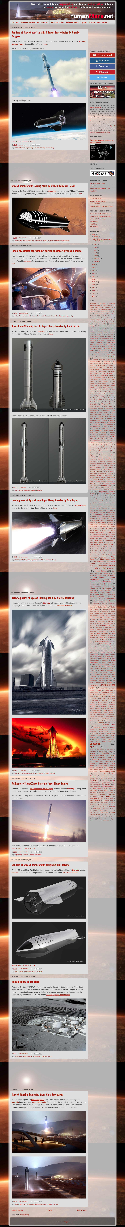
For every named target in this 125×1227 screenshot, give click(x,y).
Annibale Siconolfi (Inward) (97, 336)
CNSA (100, 400)
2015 (93, 293)
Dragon (103, 432)
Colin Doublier (95, 402)
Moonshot (92, 637)
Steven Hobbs (109, 761)
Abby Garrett (107, 305)
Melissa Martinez (64, 606)
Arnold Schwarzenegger (106, 338)
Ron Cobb (92, 714)
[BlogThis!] (35, 145)
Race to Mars (93, 694)
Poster (99, 690)
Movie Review (101, 637)
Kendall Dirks (111, 518)
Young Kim (104, 817)
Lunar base (18, 1056)
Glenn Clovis (109, 467)
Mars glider (93, 584)
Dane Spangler (103, 412)
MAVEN (94, 619)
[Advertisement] (48, 165)
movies (109, 118)
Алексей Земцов (96, 821)
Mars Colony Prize (105, 573)
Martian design (102, 607)
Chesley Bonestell (108, 387)
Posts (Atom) (24, 1215)
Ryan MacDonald (110, 716)
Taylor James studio (96, 769)
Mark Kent (112, 551)
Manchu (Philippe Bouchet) (97, 546)
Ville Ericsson (104, 802)
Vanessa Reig (109, 800)
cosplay (101, 408)
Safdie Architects (106, 718)
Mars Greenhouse (106, 584)
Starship (92, 22)
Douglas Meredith (108, 430)
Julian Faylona (106, 516)
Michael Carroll (99, 623)
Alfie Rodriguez (106, 322)
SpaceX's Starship (95, 198)
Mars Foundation (94, 582)
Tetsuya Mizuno (94, 778)
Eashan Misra (103, 434)
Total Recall (112, 794)
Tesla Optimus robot (107, 776)
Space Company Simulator (108, 737)
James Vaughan (100, 500)
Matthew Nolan (103, 615)
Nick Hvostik (112, 648)
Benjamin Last (101, 357)
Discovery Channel (100, 422)
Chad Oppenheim (104, 385)
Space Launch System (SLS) (100, 741)
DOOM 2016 (104, 428)
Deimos (105, 420)
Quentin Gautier (94, 692)
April (95, 253)
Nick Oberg (106, 650)
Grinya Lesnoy (102, 473)
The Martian (106, 784)
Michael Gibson (109, 623)
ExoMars (100, 449)
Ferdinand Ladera (104, 451)
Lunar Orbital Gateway (96, 542)
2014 (93, 296)
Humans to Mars (100, 481)
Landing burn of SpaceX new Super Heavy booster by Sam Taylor (45, 500)
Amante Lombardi (103, 326)
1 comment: (23, 145)
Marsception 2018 (107, 605)
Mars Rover (110, 599)
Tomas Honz (93, 794)
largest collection (95, 107)
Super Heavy (50, 148)
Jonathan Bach (111, 512)
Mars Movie (94, 592)
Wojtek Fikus (109, 815)
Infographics (106, 485)
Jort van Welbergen (97, 514)
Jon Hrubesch (94, 512)
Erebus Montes (111, 438)
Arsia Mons (93, 340)
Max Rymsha (104, 619)
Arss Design (101, 340)
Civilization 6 (112, 396)
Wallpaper (38, 854)
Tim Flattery (102, 792)
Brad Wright (110, 367)
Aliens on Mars (102, 324)
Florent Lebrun (105, 455)
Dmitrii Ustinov (111, 422)
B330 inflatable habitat (102, 352)
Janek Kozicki (111, 500)
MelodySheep (101, 621)
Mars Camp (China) (105, 563)
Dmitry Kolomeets (108, 424)
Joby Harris (93, 508)
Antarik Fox (110, 336)
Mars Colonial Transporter (106, 565)
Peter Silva (101, 680)
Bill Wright (102, 359)
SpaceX (84, 22)
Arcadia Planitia (94, 338)
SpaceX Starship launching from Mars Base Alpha (37, 1094)
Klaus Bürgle (93, 524)
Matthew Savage (99, 617)
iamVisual (92, 483)
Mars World (112, 603)
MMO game (93, 631)
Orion (93, 664)
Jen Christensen (105, 504)
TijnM (111, 790)
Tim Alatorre (93, 792)
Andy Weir (100, 334)
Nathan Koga (93, 644)
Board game (107, 363)
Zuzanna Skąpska (110, 819)
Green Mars (109, 471)
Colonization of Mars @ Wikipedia (100, 214)
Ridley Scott (95, 706)
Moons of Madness (107, 635)
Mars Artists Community (97, 219)
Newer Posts (17, 1210)
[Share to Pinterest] (39, 145)
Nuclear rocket (94, 654)
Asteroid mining (96, 348)
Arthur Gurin (109, 344)
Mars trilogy (96, 603)
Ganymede (93, 461)
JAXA (107, 502)
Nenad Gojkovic (109, 646)
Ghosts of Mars (108, 465)
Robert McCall (105, 706)
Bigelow (95, 359)
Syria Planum (99, 767)
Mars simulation (50, 316)
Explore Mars (94, 221)
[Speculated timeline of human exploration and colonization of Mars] (102, 98)
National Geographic (105, 644)
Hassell (103, 477)
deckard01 (110, 418)
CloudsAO (92, 400)
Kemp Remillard (101, 518)
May (95, 250)
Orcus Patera (111, 662)
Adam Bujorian (99, 307)
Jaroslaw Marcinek (97, 502)
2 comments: (23, 238)
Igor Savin (106, 483)
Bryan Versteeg (107, 373)
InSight (100, 487)
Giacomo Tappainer (95, 467)
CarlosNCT (104, 379)
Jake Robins (105, 498)
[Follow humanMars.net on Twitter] (102, 79)
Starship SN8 (101, 757)
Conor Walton (108, 406)
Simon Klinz (95, 733)
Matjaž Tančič (99, 613)
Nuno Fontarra (104, 654)
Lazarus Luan (109, 528)
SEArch (105, 727)
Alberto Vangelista (100, 313)
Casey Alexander (103, 381)
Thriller (105, 788)
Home (49, 1210)
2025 (93, 265)
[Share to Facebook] (38, 145)
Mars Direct (93, 224)
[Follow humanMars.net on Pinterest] (102, 74)
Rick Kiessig (112, 704)
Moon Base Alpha (28, 1056)
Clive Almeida (19, 316)
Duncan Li (112, 432)
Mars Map (93, 590)
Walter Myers (96, 808)
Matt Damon (93, 615)
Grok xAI (111, 473)
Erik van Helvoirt (108, 440)
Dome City (112, 426)
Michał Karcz (93, 625)
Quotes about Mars (107, 692)
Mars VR (104, 603)
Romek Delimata (108, 712)
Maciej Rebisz (108, 544)
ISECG (108, 494)
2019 (93, 282)
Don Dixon (95, 428)
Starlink (111, 751)
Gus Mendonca (109, 475)
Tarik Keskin (109, 767)
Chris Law (100, 391)
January (96, 261)
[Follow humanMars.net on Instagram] (102, 62)
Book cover (93, 367)
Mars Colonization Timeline (25, 22)
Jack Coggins (109, 496)
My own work (111, 637)
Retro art (105, 700)
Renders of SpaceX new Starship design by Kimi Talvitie (40, 865)
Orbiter (104, 662)
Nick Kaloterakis (96, 650)
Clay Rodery (96, 397)
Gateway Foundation (106, 461)
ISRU (113, 494)
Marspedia (93, 186)
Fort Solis (101, 457)
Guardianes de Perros (96, 475)
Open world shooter (104, 658)
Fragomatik (110, 457)
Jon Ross (102, 512)
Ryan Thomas (95, 718)
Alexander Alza (103, 315)
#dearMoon (93, 303)
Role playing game (95, 712)
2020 (93, 279)
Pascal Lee (112, 668)
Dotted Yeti (98, 430)
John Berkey (99, 510)
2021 (93, 276)
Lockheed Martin (110, 532)
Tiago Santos (103, 790)
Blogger (66, 1222)
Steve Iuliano (98, 761)
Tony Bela (102, 794)
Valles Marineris (95, 800)
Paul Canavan (103, 672)
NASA (104, 640)
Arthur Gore (99, 344)
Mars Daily (93, 191)
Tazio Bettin (109, 769)
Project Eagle (109, 690)
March (96, 256)
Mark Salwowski (105, 553)
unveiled (15, 873)
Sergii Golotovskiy (104, 731)
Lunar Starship (95, 544)
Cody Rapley (109, 400)
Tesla (106, 774)
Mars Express (109, 579)
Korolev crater (93, 526)
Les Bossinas (100, 532)
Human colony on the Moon (26, 982)
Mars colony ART (42, 22)
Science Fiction (109, 725)
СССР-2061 (106, 821)
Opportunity (105, 660)
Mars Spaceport (61, 316)
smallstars (99, 735)
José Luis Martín (110, 514)
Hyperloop (110, 481)
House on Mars (98, 479)
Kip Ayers (110, 522)
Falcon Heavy (93, 451)
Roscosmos (100, 716)
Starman (92, 753)
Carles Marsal (94, 379)
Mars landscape (107, 588)
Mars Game (106, 582)
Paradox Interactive (100, 668)
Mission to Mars (108, 629)
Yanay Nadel (93, 817)
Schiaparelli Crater (95, 725)
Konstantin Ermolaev (107, 524)
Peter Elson (93, 680)
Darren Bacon (109, 414)
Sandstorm (100, 723)
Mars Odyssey (106, 592)
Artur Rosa (93, 346)
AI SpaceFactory (105, 311)
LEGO (104, 530)
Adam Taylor (109, 307)
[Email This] (33, 145)
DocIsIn (105, 426)
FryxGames (93, 459)
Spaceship (29, 148)
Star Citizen (100, 749)
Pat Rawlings (109, 670)
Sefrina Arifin (103, 729)
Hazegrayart (111, 477)
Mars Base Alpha (102, 22)
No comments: (23, 313)
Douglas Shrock (94, 432)
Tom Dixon (110, 792)
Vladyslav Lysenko (103, 804)
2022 (93, 273)
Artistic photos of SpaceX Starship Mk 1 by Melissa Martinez (43, 598)
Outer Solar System (103, 664)
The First (104, 780)
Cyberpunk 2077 (94, 410)
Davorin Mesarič (100, 418)
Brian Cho (92, 371)
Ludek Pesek (109, 536)
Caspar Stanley (101, 383)
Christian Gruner (103, 393)
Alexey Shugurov (94, 322)
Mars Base (18, 1204)
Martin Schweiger (94, 611)
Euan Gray (101, 445)
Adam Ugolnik (94, 309)
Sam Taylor (31, 560)
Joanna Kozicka (109, 506)
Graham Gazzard (108, 469)
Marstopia (92, 607)
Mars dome (98, 577)
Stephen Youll (106, 759)
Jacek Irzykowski (97, 496)
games (92, 120)
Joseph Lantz (95, 516)
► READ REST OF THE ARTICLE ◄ (23, 142)
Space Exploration (108, 739)
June (95, 247)
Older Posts (81, 1210)
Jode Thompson (103, 508)
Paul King (112, 672)
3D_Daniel (102, 303)
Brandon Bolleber (94, 369)
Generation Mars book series (98, 463)
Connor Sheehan (95, 406)
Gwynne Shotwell (94, 477)
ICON (99, 483)
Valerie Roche (109, 798)
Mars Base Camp (99, 561)
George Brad (111, 463)
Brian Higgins (102, 371)
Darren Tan (93, 416)
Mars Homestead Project (98, 586)
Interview (100, 494)
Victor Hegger (94, 802)
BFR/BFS (111, 357)
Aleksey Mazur (111, 313)
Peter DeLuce (109, 678)
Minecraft (99, 629)
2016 (93, 290)
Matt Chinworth (109, 613)
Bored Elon (101, 367)
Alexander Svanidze (106, 318)
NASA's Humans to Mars (98, 201)
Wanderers (106, 808)
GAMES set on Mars (73, 22)
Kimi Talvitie (19, 490)
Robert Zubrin (100, 708)
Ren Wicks (95, 700)
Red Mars (94, 698)
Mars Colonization (30, 316)
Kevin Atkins (110, 520)
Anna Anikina (109, 334)
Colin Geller (108, 402)
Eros (102, 442)
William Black (104, 812)
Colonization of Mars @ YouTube (100, 216)
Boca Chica (19, 773)
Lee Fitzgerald (94, 530)
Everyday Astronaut (95, 447)
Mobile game (102, 631)
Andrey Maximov (103, 332)
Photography (39, 773)
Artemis (99, 342)
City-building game (101, 396)
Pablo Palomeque (108, 666)
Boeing (111, 365)
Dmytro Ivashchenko (95, 426)
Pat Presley (101, 670)
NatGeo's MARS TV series (103, 642)
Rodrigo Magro (96, 710)
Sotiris (106, 735)
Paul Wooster (106, 674)
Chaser (99, 387)
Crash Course (109, 408)
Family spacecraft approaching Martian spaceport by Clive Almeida (46, 251)
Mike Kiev (99, 627)
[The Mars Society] (102, 176)
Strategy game (103, 763)
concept (27, 261)
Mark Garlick (103, 551)
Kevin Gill (92, 522)
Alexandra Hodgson (95, 319)
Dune (93, 434)
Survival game (102, 765)
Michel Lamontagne (104, 625)
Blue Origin (98, 363)
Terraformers (93, 771)
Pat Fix (93, 670)
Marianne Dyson (96, 548)
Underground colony (96, 798)
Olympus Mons (109, 656)
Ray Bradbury (103, 694)
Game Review (109, 459)
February (97, 258)
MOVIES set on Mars (57, 22)
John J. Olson (109, 510)
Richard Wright (102, 704)
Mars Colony (101, 571)
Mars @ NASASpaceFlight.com (100, 188)
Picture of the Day (28, 240)
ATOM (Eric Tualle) (104, 350)
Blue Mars (107, 361)
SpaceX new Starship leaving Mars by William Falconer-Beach (43, 186)
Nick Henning (102, 648)
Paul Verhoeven (96, 674)
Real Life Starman (101, 696)
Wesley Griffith (99, 810)
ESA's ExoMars (95, 204)
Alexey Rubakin (108, 319)
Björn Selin (110, 359)
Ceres (95, 385)
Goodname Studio (95, 469)
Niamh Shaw (93, 648)
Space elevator (96, 739)
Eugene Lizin (109, 445)
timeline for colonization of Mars (100, 132)
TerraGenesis (97, 774)
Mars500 (95, 605)
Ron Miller (101, 714)
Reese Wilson (111, 698)
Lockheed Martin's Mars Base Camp (101, 206)
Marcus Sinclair (111, 546)
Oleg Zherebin (98, 656)
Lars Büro (94, 528)
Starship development (97, 755)
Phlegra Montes (100, 682)
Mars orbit (18, 240)
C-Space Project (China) (106, 375)
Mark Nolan (95, 553)
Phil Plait (108, 680)
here (45, 44)
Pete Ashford (99, 678)
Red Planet (102, 698)
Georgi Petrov (96, 465)
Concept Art (106, 404)
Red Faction (111, 696)
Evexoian (105, 447)
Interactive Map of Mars (97, 183)
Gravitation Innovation (96, 471)
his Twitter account (70, 873)
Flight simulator (94, 455)
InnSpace (92, 487)
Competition (93, 404)
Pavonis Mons (104, 676)
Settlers (113, 731)
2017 (93, 287)
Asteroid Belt (111, 346)
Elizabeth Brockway (104, 436)
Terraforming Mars (107, 772)
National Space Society (96, 646)
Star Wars (110, 749)
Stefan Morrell (111, 757)
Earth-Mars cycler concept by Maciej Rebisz (102, 240)
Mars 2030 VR (104, 557)
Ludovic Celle (94, 538)
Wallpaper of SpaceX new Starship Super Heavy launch (40, 783)
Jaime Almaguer (94, 498)
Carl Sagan (110, 377)
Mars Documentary (109, 575)
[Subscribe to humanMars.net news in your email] (102, 57)
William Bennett (94, 812)
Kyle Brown (103, 526)
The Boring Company (107, 778)
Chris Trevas (93, 393)
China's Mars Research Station (99, 389)
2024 (93, 268)
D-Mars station (106, 410)
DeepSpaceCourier (95, 420)
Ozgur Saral (98, 666)
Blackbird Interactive (95, 361)
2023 (93, 270)
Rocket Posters (111, 708)
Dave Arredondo (103, 416)
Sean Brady (97, 727)
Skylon (102, 733)
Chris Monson (109, 391)
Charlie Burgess (20, 148)
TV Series (105, 796)
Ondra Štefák (93, 658)
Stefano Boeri (95, 759)
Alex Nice (94, 315)
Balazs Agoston (98, 354)
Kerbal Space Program (98, 520)
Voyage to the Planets (101, 806)
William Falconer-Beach (61, 240)
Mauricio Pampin (110, 617)
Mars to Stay (94, 226)
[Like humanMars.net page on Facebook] (102, 68)
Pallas (91, 668)
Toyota (94, 796)
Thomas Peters (96, 788)
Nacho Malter (95, 640)
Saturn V (110, 722)
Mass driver (105, 611)
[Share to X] (36, 145)
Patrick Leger (93, 672)
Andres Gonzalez (104, 330)
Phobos (109, 682)
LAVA (101, 528)
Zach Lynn (100, 819)
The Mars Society (105, 782)
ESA (107, 442)
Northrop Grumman (106, 652)
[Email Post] (29, 145)
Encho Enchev (101, 438)
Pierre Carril (104, 688)
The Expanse (94, 780)
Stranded (92, 763)
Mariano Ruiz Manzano (109, 548)
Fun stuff (100, 459)
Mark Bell (94, 551)
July (95, 244)
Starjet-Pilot (102, 751)
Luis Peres (103, 538)
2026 (93, 234)
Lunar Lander (109, 540)
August (96, 236)
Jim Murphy (99, 506)
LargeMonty (112, 526)
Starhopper (93, 751)
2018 (93, 285)
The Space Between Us (108, 786)
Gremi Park (93, 473)
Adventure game (106, 309)
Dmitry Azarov (96, 424)
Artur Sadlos (101, 346)
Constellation (93, 408)
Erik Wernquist (94, 442)
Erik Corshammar (97, 440)
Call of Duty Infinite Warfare (97, 377)
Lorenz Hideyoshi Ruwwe (99, 534)
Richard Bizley (102, 702)
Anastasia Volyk (102, 328)
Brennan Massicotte (107, 369)
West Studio (109, 810)
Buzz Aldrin (93, 375)
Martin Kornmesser (107, 609)
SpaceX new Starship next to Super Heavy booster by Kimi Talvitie (46, 326)
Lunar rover (109, 542)
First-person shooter (105, 453)
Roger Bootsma (108, 710)
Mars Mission (105, 590)
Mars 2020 (101, 555)
